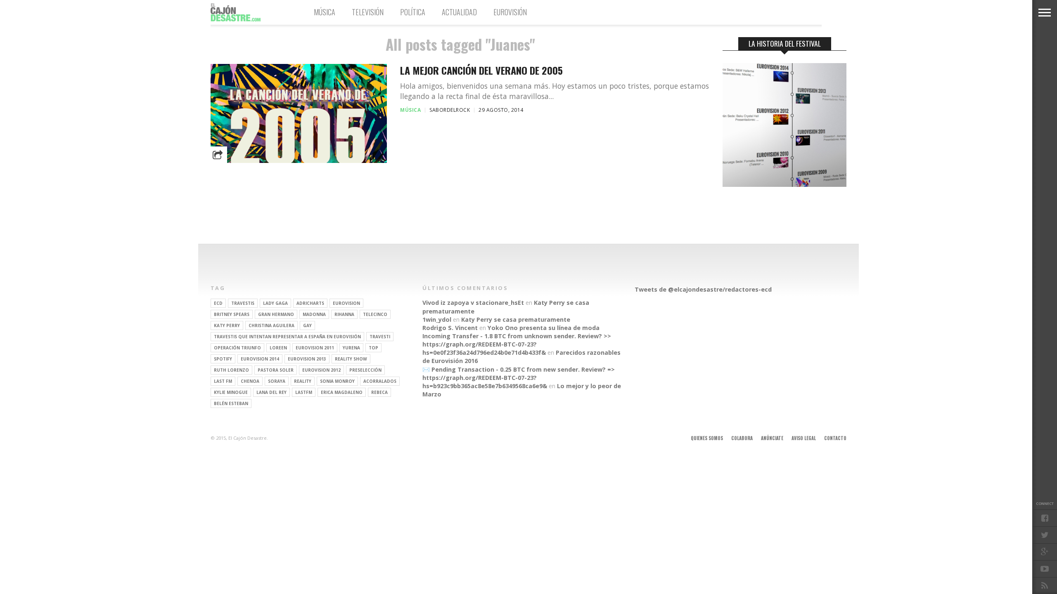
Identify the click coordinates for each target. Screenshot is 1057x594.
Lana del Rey (271, 392)
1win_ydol (436, 319)
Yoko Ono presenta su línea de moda (544, 328)
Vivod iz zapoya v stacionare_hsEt (473, 302)
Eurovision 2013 (307, 359)
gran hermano (276, 314)
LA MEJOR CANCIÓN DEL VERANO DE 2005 (481, 70)
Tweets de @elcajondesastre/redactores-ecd (703, 289)
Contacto (835, 438)
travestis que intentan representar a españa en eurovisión (287, 336)
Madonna (314, 314)
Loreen (278, 348)
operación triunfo (237, 348)
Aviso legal (804, 438)
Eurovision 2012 (321, 370)
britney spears (231, 314)
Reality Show (351, 359)
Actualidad (459, 12)
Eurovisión (510, 12)
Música (324, 12)
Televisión (368, 12)
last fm (223, 381)
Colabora (742, 438)
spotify (223, 359)
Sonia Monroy (337, 381)
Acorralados (379, 381)
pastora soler (276, 370)
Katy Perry (227, 325)
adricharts (310, 303)
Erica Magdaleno (342, 392)
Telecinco (375, 314)
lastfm (303, 392)
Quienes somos (707, 438)
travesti (380, 336)
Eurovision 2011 (315, 348)
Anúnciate (772, 438)
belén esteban (231, 403)
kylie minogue (231, 392)
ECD (218, 303)
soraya (276, 381)
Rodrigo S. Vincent (450, 328)
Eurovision (346, 303)
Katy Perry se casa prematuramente (515, 319)
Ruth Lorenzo (231, 370)
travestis (242, 303)
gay (307, 325)
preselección (365, 370)
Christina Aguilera (271, 325)
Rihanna (344, 314)
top (373, 348)
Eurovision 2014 (260, 359)
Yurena (351, 348)
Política (412, 12)
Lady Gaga (275, 303)
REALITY (302, 381)
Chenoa (250, 381)
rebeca (379, 392)
